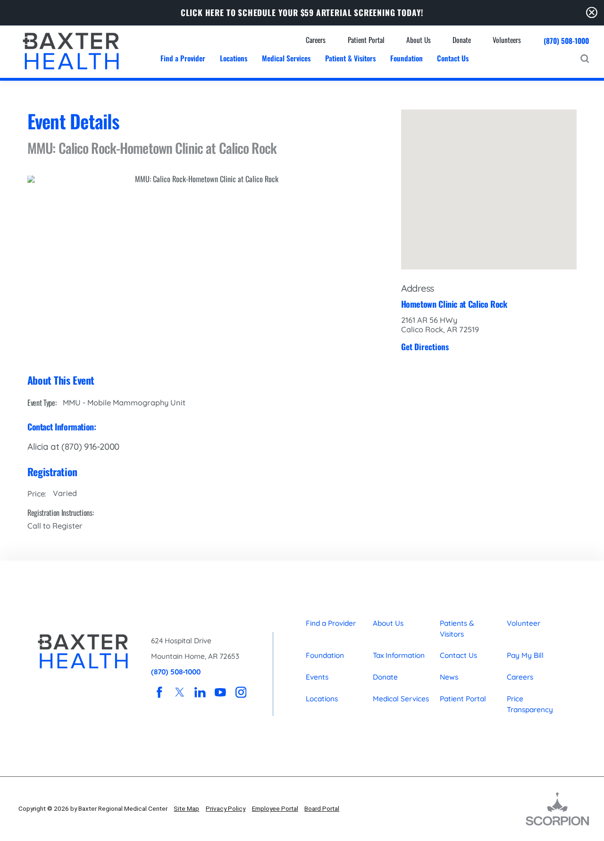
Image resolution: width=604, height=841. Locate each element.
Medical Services (401, 698)
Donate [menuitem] (462, 39)
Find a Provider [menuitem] (182, 58)
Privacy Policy (225, 808)
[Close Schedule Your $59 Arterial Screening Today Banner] (591, 12)
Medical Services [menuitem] (286, 58)
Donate (385, 677)
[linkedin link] (200, 692)
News (449, 677)
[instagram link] (241, 692)
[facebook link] (159, 692)
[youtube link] (220, 692)
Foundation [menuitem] (406, 58)
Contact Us (458, 655)
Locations (322, 698)
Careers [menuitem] (316, 39)
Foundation (325, 655)
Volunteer (523, 623)
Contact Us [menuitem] (453, 58)
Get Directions (425, 347)
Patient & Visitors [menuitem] (350, 58)
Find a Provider (331, 623)
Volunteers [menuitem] (507, 39)
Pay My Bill (525, 655)
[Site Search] (584, 58)
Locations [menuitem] (233, 58)
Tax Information (399, 655)
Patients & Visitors (457, 629)
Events (317, 677)
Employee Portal (275, 808)
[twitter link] (179, 692)
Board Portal (321, 808)
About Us (388, 623)
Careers (520, 677)
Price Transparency (530, 704)
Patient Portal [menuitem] (366, 39)
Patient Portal (463, 698)
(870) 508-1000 (566, 40)
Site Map (186, 808)
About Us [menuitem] (418, 39)
